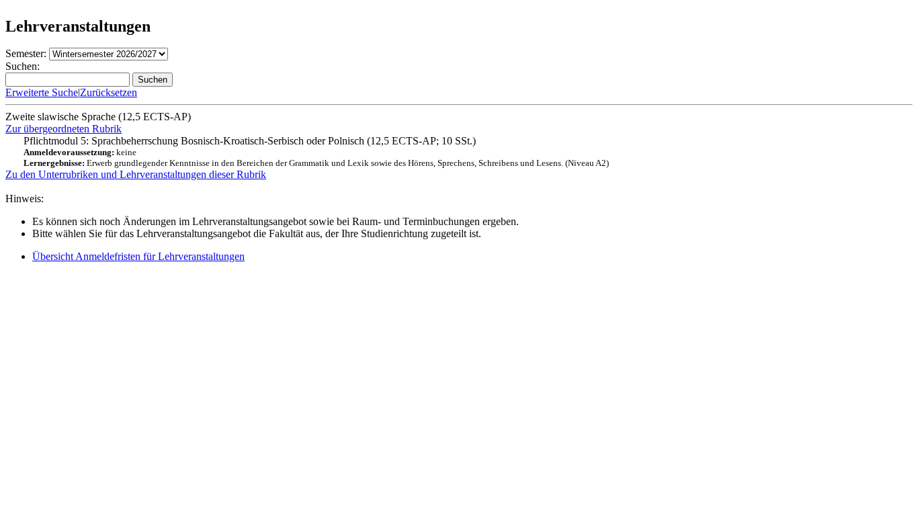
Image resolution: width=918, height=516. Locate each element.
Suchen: (22, 66)
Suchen (152, 80)
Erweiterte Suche (41, 92)
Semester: (25, 53)
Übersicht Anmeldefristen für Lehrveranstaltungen (138, 256)
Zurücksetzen (108, 92)
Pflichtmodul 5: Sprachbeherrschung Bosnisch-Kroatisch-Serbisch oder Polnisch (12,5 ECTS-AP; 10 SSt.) (316, 151)
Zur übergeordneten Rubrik (63, 128)
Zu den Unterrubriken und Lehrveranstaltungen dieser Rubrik (135, 174)
